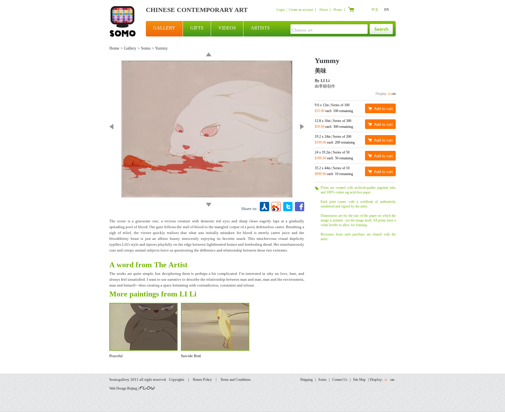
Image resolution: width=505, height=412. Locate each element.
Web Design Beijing (123, 388)
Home (337, 10)
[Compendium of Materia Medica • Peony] (209, 54)
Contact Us (339, 380)
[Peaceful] (302, 127)
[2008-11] (209, 205)
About (323, 10)
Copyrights (176, 380)
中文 (374, 10)
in (389, 94)
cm (394, 94)
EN (386, 10)
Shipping (306, 380)
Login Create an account (294, 10)
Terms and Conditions (235, 380)
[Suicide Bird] (111, 127)
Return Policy (202, 380)
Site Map (359, 380)
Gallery (130, 48)
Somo (146, 48)
